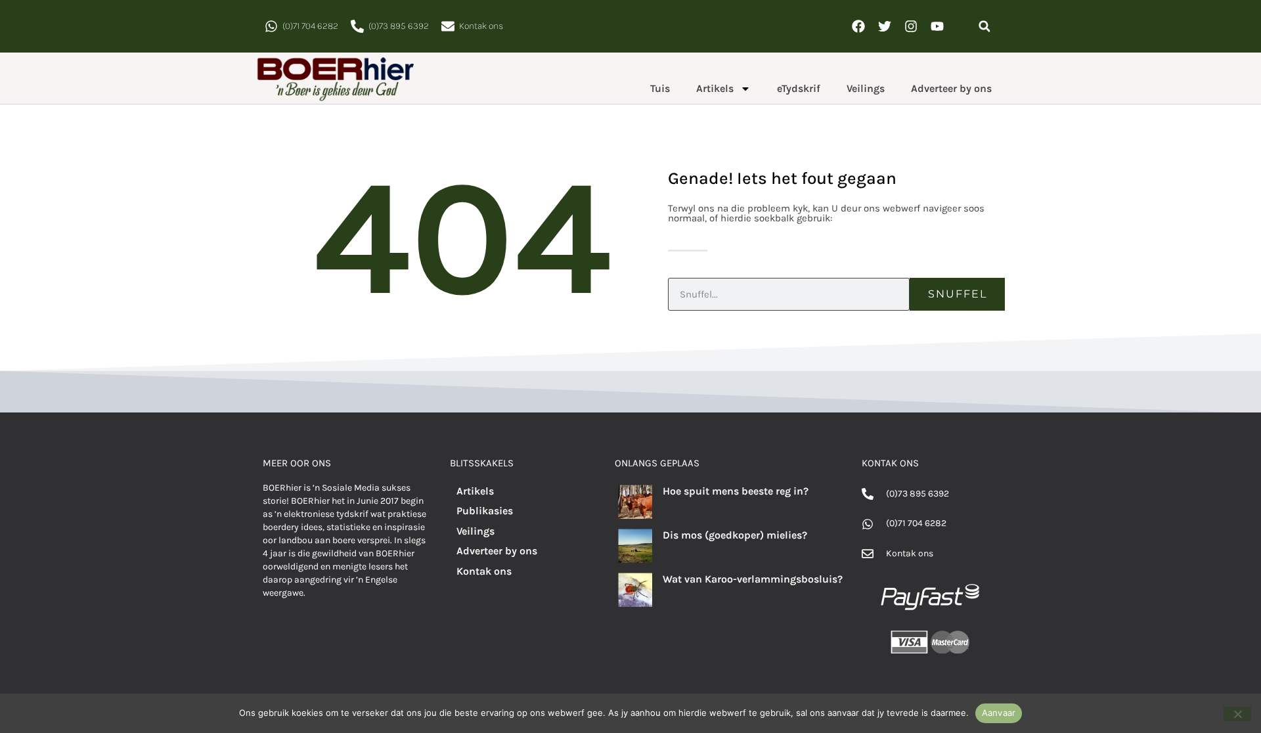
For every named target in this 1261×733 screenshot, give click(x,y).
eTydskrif (798, 88)
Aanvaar (999, 712)
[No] (1237, 714)
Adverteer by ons (951, 88)
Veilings (866, 88)
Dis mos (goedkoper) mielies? (735, 535)
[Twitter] (885, 26)
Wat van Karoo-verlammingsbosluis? (753, 579)
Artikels (715, 88)
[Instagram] (911, 26)
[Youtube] (937, 26)
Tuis (660, 88)
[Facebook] (858, 26)
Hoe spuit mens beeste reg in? (735, 491)
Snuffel (957, 294)
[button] (984, 26)
